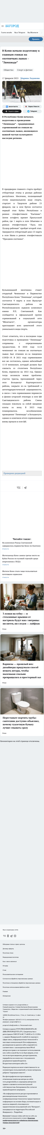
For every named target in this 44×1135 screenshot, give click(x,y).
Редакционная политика (11, 957)
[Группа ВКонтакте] (11, 106)
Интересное (7, 996)
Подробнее (18, 1112)
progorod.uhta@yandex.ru (11, 1025)
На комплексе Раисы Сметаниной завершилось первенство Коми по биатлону (21, 546)
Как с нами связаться (10, 961)
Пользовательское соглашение (13, 974)
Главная (5, 991)
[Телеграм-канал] (32, 111)
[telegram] (26, 487)
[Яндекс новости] (32, 106)
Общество (8, 70)
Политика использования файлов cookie (16, 987)
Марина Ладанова (30, 78)
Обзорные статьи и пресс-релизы (14, 944)
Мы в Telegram (19, 32)
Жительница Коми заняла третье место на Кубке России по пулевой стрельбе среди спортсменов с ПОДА (21, 559)
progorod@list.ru (15, 1022)
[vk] (19, 487)
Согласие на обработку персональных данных (18, 979)
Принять (35, 39)
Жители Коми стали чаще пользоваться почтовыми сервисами (19, 574)
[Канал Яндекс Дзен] (11, 111)
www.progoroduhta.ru (21, 1005)
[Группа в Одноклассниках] (8, 935)
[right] (41, 33)
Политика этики (8, 953)
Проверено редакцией (14, 473)
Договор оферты (8, 949)
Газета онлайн (6, 32)
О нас (4, 970)
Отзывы (5, 966)
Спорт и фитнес (25, 70)
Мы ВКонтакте (32, 32)
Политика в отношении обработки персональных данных (21, 983)
